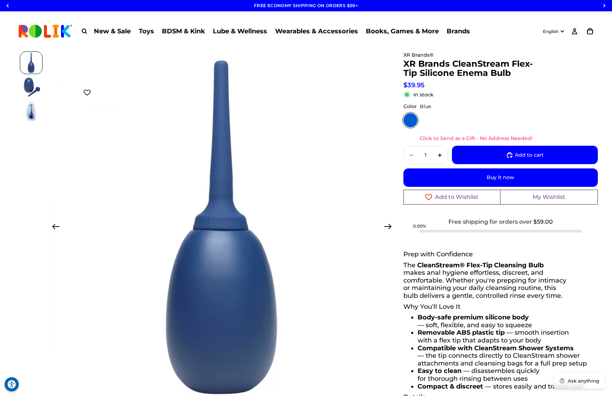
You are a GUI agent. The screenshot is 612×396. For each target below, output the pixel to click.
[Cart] (590, 31)
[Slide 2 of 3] (31, 86)
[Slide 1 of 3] (31, 62)
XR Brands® (418, 55)
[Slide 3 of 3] (31, 111)
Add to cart (529, 155)
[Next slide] (390, 227)
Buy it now (500, 177)
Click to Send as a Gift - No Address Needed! (476, 138)
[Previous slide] (54, 227)
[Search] (84, 31)
